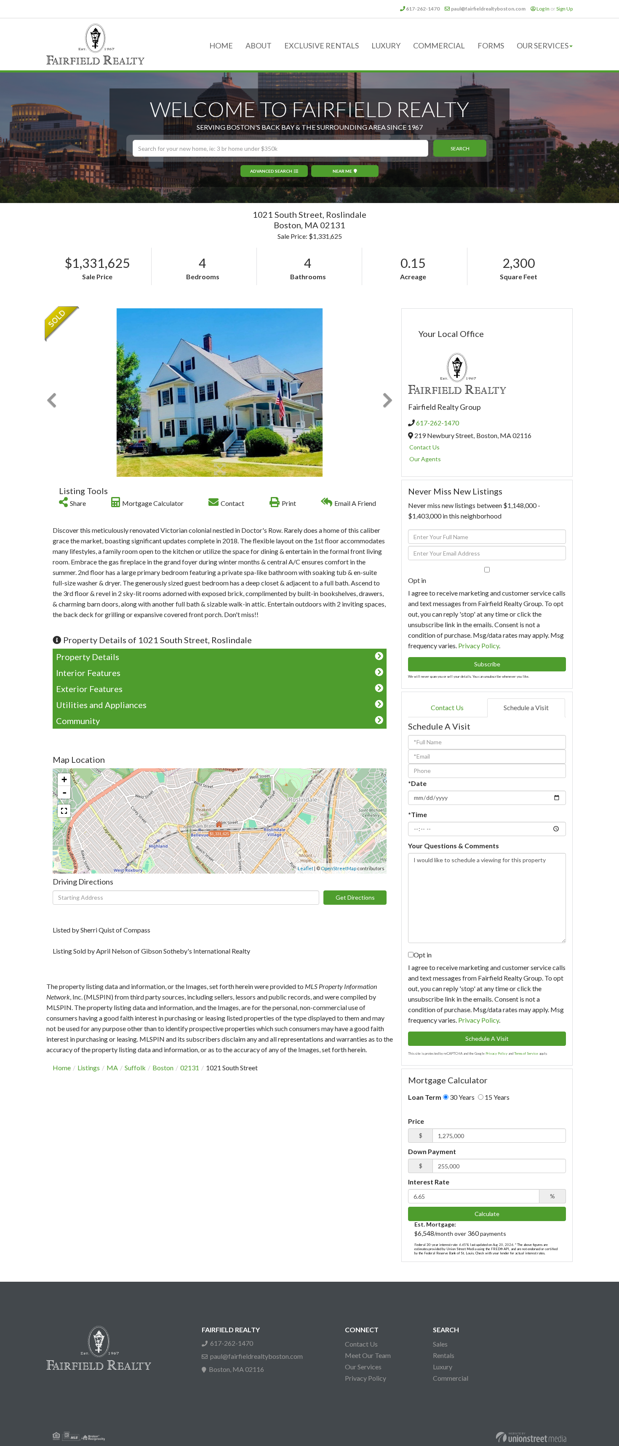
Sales (440, 1344)
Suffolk (135, 1068)
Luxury (442, 1367)
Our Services (363, 1367)
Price (416, 1121)
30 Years (461, 1097)
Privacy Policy (478, 645)
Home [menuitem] (221, 45)
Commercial (450, 1378)
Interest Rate (428, 1182)
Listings (88, 1068)
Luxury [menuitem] (385, 45)
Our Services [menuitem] (542, 45)
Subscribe (487, 664)
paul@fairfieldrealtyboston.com (488, 8)
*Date (417, 783)
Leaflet (305, 868)
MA (112, 1068)
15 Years (496, 1097)
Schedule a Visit (526, 707)
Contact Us (424, 447)
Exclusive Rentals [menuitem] (321, 45)
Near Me (342, 171)
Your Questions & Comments (453, 846)
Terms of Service (526, 1053)
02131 (189, 1068)
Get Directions (355, 897)
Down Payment (432, 1151)
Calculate (487, 1213)
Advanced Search (271, 171)
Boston (162, 1068)
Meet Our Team (368, 1355)
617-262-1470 (423, 8)
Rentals (443, 1355)
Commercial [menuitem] (439, 45)
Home (62, 1068)
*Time (417, 814)
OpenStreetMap (338, 868)
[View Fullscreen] (64, 811)
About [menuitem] (258, 45)
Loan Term (424, 1097)
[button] (459, 148)
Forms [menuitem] (491, 45)
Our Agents (425, 458)
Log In (543, 8)
